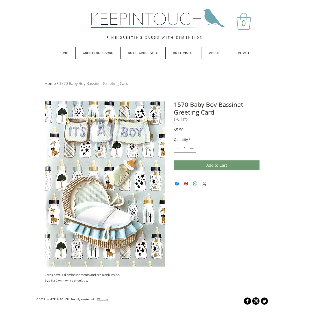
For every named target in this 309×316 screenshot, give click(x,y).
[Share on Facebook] (177, 183)
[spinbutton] (185, 148)
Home (50, 83)
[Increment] (192, 148)
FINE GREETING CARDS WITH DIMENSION (155, 37)
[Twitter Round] (264, 301)
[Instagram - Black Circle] (256, 301)
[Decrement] (178, 148)
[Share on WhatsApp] (195, 183)
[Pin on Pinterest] (186, 183)
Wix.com (102, 299)
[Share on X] (204, 183)
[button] (244, 21)
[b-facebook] (247, 301)
